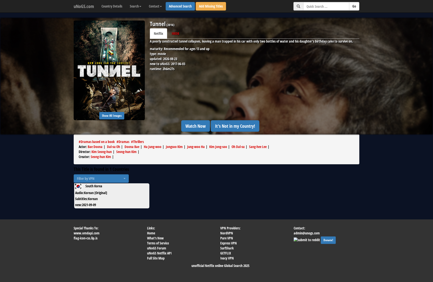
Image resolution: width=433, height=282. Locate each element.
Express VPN (228, 243)
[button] (101, 178)
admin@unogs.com (307, 233)
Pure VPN (226, 238)
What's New (155, 238)
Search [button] (134, 6)
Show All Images (112, 115)
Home (151, 233)
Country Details (111, 6)
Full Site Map (156, 258)
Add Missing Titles (211, 6)
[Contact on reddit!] (307, 239)
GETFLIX (225, 253)
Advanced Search (180, 6)
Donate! (328, 240)
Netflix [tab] (158, 33)
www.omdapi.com (86, 233)
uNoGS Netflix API (159, 253)
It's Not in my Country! (235, 126)
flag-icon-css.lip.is (85, 238)
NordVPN (226, 233)
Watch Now (195, 126)
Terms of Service (158, 243)
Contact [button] (154, 6)
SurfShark (227, 248)
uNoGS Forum (156, 248)
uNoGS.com (84, 6)
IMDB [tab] (175, 33)
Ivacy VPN (227, 258)
